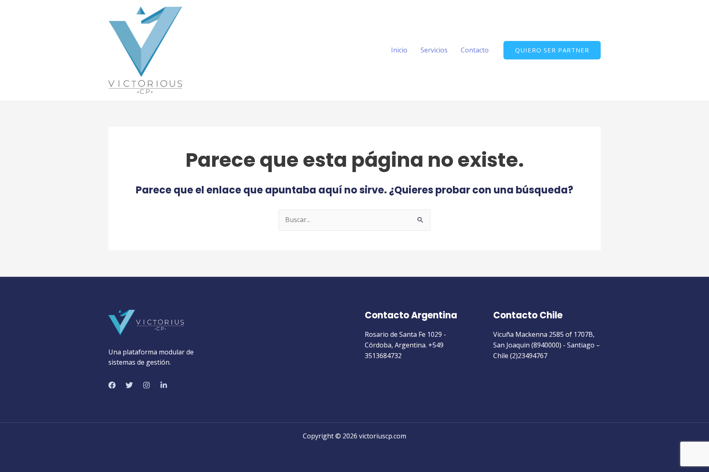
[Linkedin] (163, 385)
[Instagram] (146, 385)
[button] (552, 50)
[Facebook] (112, 385)
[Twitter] (129, 385)
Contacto (475, 49)
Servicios (434, 49)
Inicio (399, 49)
